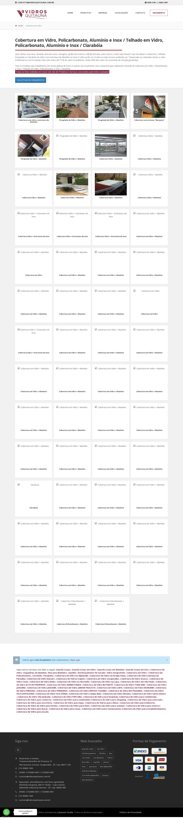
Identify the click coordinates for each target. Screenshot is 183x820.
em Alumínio (98, 758)
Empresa (102, 12)
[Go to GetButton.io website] (6, 817)
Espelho (96, 762)
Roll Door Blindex (89, 771)
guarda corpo (88, 749)
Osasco (105, 775)
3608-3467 (163, 2)
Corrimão (86, 758)
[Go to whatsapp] (6, 812)
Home (70, 12)
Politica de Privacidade (131, 812)
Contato (140, 12)
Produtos (86, 12)
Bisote (106, 762)
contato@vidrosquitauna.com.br (36, 2)
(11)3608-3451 (32, 791)
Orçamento (159, 12)
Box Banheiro (87, 780)
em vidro (100, 749)
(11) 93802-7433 (25, 768)
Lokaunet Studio (65, 812)
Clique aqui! (75, 660)
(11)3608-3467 (32, 772)
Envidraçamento (89, 753)
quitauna (93, 766)
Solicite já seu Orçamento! (30, 80)
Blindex (102, 753)
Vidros (110, 758)
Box (110, 753)
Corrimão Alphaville (90, 775)
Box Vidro (86, 762)
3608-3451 (151, 2)
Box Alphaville (106, 766)
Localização (121, 12)
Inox (84, 766)
